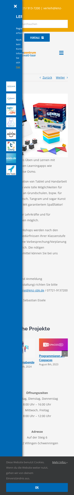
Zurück (47, 77)
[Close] (15, 6)
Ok (37, 487)
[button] (65, 353)
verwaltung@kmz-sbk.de (27, 290)
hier (18, 66)
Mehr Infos (59, 462)
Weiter (60, 77)
